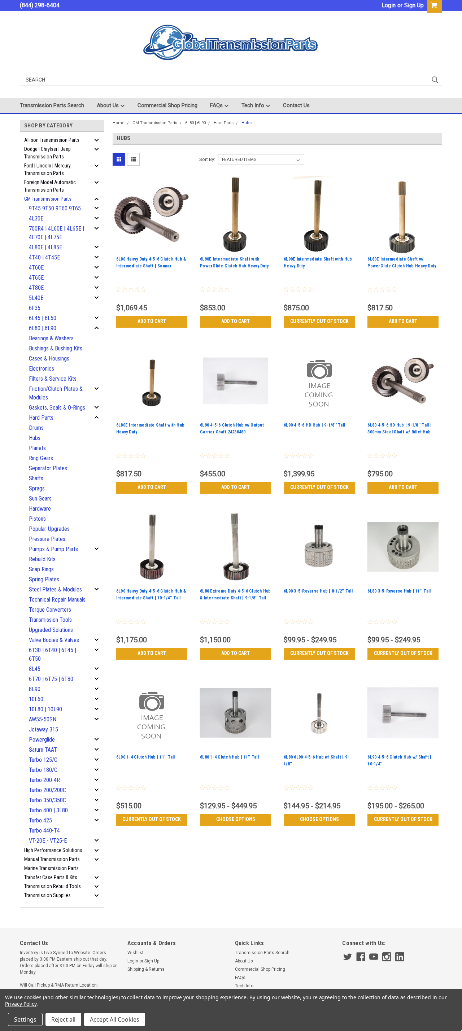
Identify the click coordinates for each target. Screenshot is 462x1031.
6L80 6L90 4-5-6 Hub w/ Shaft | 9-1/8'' (316, 760)
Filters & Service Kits (53, 378)
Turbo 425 (40, 820)
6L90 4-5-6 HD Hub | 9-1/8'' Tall (314, 425)
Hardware (40, 508)
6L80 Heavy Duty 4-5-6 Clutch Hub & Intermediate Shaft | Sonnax (151, 262)
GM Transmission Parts (47, 199)
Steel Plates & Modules (55, 589)
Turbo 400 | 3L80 (48, 810)
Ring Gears (41, 458)
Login (389, 5)
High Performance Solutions (53, 850)
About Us (108, 105)
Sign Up (414, 5)
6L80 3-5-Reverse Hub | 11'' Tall (399, 591)
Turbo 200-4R (44, 780)
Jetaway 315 (43, 729)
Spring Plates (44, 579)
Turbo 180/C (43, 769)
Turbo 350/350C (47, 800)
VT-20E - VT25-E (48, 840)
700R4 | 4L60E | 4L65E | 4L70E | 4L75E (56, 233)
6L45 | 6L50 (42, 318)
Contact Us (296, 105)
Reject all (63, 1019)
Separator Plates (48, 468)
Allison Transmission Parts (51, 140)
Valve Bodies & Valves (54, 640)
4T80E (36, 287)
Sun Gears (40, 498)
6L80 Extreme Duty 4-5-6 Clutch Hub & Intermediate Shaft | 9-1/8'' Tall (235, 594)
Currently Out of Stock (319, 321)
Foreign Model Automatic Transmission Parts (50, 186)
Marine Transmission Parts (51, 868)
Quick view (152, 249)
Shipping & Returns (146, 969)
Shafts (36, 478)
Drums (36, 427)
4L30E (36, 218)
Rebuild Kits (42, 559)
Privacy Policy (20, 1003)
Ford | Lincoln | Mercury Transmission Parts (47, 169)
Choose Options (235, 819)
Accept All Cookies (114, 1019)
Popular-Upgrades (49, 528)
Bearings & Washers (51, 338)
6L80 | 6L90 (42, 328)
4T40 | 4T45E (44, 257)
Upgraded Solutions (51, 629)
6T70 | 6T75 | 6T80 (51, 679)
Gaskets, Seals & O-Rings (57, 407)
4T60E (36, 267)
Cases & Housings (49, 358)
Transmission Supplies (47, 895)
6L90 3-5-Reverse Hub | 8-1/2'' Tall (318, 591)
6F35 (34, 308)
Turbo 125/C (43, 759)
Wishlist (135, 952)
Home (119, 123)
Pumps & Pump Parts (53, 549)
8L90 (34, 689)
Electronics (41, 368)
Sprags (37, 488)
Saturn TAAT (43, 749)
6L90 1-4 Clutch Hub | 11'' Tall (145, 757)
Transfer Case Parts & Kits (50, 877)
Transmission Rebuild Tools (52, 886)
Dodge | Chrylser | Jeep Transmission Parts (47, 153)
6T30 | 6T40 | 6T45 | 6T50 (52, 654)
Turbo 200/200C (47, 790)
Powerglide (42, 739)
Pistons (37, 518)
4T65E (36, 277)
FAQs (217, 105)
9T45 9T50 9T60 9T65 (55, 208)
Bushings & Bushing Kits (55, 348)
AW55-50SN (42, 719)
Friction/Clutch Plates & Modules (56, 393)
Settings (25, 1019)
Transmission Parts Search (52, 105)
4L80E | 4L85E (45, 247)
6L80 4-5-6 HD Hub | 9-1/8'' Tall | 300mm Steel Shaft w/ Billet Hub (399, 428)
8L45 (34, 668)
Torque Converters (50, 609)
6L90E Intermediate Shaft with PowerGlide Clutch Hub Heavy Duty (234, 262)
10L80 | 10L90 (45, 709)
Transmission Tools (50, 619)
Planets (37, 448)
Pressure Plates (47, 539)
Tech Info (253, 105)
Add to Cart (152, 321)
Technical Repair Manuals (57, 599)
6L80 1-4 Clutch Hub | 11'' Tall (229, 757)
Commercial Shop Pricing (167, 105)
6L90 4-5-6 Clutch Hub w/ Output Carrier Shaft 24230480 (232, 428)
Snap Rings (41, 569)
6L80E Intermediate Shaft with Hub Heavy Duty (150, 428)
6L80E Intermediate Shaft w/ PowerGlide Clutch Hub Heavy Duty (401, 262)
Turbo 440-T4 (44, 830)
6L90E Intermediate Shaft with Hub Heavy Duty (318, 262)
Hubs (34, 437)
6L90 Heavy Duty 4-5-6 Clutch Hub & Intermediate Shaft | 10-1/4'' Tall (151, 594)
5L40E (36, 297)
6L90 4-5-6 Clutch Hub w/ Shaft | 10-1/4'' (399, 760)
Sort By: (207, 159)
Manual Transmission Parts (52, 859)
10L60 (36, 699)
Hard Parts (41, 417)
